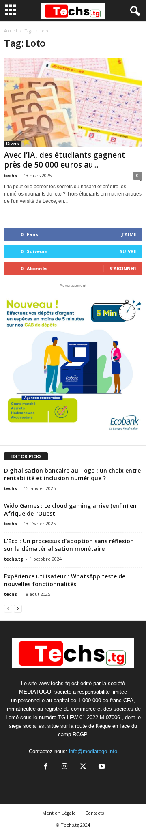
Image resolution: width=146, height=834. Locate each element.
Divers (12, 143)
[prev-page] (8, 608)
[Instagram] (64, 767)
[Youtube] (101, 767)
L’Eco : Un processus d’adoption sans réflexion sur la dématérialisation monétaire (69, 544)
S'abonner (123, 268)
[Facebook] (45, 767)
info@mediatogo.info (93, 751)
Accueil (10, 31)
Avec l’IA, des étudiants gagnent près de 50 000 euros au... (64, 160)
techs (10, 175)
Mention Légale (59, 813)
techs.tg (13, 559)
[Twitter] (83, 767)
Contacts (94, 813)
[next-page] (18, 608)
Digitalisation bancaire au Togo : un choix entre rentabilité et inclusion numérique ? (72, 474)
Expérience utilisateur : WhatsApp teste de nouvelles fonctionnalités (64, 580)
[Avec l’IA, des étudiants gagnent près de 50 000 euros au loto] (73, 102)
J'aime (129, 234)
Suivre (128, 251)
